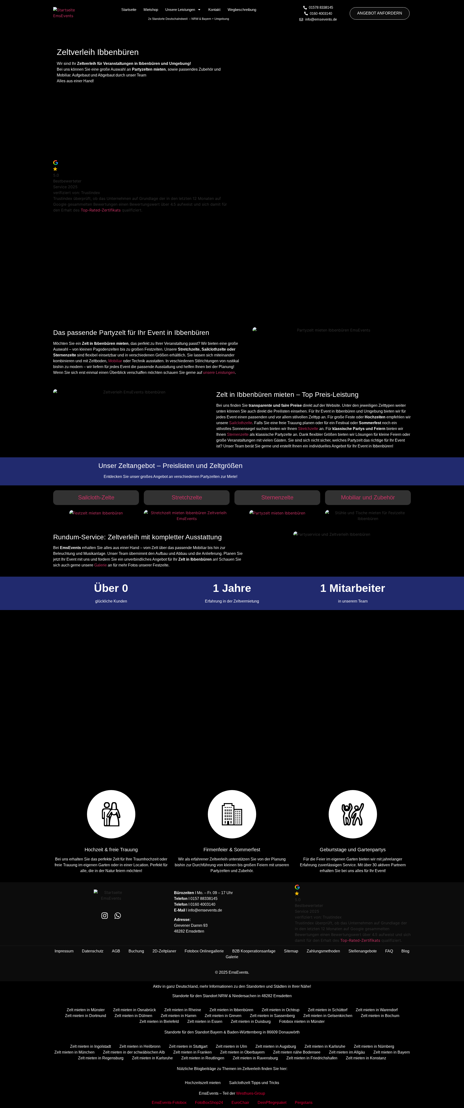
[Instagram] (104, 915)
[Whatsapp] (117, 915)
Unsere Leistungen (180, 10)
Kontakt (214, 10)
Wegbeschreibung (242, 10)
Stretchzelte (308, 429)
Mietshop (151, 10)
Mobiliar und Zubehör (368, 497)
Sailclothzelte (240, 423)
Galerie (100, 565)
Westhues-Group (250, 1093)
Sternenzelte (238, 434)
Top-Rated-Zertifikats (101, 210)
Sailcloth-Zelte (96, 497)
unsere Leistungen (219, 372)
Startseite (128, 10)
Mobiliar (115, 361)
